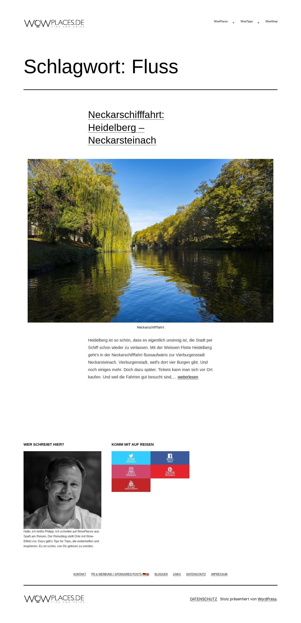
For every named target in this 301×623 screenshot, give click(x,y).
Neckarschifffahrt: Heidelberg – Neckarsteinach (126, 127)
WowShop (271, 21)
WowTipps (247, 21)
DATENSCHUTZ (203, 599)
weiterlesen (188, 377)
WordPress (267, 599)
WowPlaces (221, 21)
